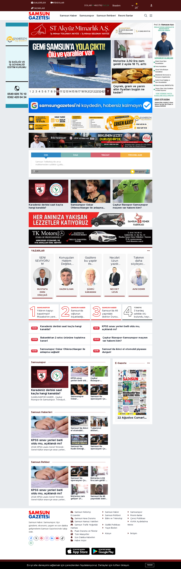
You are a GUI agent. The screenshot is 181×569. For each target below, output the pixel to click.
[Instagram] (46, 538)
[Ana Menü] (151, 16)
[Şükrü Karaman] (90, 276)
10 (57, 91)
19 (85, 91)
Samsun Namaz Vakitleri (86, 522)
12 (64, 91)
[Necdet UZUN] (114, 276)
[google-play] (103, 551)
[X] (36, 538)
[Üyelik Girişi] (150, 5)
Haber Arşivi (80, 540)
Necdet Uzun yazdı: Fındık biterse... (114, 260)
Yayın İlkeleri (111, 528)
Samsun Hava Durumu (85, 518)
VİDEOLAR (58, 3)
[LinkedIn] (52, 538)
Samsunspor (86, 15)
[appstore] (78, 551)
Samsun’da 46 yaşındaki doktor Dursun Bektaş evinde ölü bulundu (110, 313)
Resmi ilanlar (136, 515)
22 (94, 91)
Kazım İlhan (66, 289)
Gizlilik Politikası (112, 525)
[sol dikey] (17, 65)
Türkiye (138, 307)
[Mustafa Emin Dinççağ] (42, 276)
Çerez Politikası (137, 518)
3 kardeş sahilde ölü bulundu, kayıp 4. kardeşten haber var (142, 313)
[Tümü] (148, 363)
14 (70, 91)
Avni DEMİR (138, 289)
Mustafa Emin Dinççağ (42, 292)
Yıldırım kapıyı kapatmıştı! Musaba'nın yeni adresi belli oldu (46, 313)
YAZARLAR (39, 8)
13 (67, 91)
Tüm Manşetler (82, 534)
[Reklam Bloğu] (90, 30)
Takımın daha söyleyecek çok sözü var (138, 260)
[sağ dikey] (164, 65)
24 (101, 91)
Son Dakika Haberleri (85, 537)
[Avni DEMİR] (138, 276)
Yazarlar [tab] (38, 251)
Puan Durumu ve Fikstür (86, 531)
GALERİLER (40, 3)
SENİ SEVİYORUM (42, 260)
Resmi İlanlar (125, 15)
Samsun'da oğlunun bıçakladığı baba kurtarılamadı (78, 313)
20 (88, 91)
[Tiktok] (62, 538)
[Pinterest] (41, 538)
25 (104, 91)
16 (76, 91)
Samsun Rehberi (106, 15)
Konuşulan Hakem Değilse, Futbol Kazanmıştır (66, 260)
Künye (108, 533)
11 (61, 91)
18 (82, 91)
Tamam (150, 565)
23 (97, 91)
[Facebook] (31, 538)
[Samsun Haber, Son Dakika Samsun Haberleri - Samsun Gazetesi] (39, 15)
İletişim (133, 533)
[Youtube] (57, 538)
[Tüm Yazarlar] (148, 251)
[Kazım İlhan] (66, 276)
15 (73, 91)
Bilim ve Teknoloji (113, 518)
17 (79, 91)
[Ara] (145, 16)
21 (91, 91)
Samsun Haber (68, 15)
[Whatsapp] (31, 543)
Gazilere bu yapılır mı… (90, 260)
